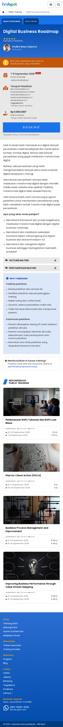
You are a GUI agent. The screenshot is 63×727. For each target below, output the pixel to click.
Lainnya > (8, 693)
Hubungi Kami (10, 627)
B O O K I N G (31, 127)
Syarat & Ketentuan (13, 631)
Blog (5, 663)
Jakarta (7, 677)
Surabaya (8, 689)
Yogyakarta (9, 685)
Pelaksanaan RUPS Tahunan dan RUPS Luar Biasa (31, 421)
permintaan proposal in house (22, 366)
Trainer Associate (12, 645)
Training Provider (11, 649)
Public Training (15, 12)
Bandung (7, 681)
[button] (33, 80)
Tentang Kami (10, 623)
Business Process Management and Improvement (27, 529)
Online (6, 672)
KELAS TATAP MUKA (11, 21)
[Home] (3, 12)
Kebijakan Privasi (11, 635)
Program (7, 659)
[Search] (58, 4)
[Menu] (51, 4)
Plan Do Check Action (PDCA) (23, 475)
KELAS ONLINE (31, 21)
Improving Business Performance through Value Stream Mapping (31, 585)
